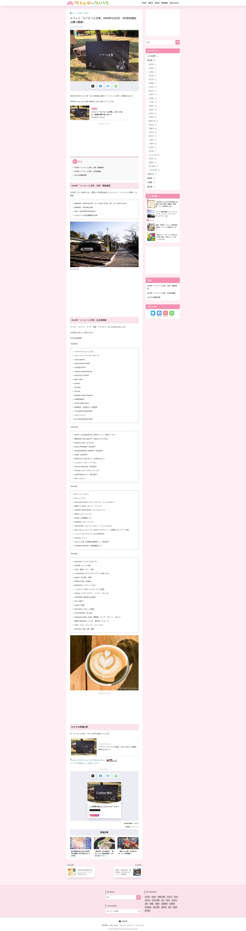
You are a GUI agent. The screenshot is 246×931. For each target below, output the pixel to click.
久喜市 (152, 147)
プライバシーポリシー (126, 925)
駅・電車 (147, 910)
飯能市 (152, 162)
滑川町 (152, 64)
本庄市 (152, 113)
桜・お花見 (148, 907)
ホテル (168, 900)
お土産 (153, 896)
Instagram (165, 316)
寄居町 (152, 98)
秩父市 (152, 158)
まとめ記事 (152, 56)
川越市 (152, 143)
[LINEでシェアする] (115, 86)
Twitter (153, 316)
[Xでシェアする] (92, 86)
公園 (146, 903)
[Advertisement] (104, 139)
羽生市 (152, 125)
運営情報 (164, 3)
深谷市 (157, 3)
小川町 (152, 102)
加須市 (152, 68)
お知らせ (151, 174)
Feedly (171, 316)
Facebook (159, 316)
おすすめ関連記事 (80, 175)
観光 (170, 907)
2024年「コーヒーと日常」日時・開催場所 (89, 167)
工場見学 (172, 903)
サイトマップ (139, 925)
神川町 (152, 151)
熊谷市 (150, 3)
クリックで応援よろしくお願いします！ (85, 763)
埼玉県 (151, 60)
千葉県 (151, 182)
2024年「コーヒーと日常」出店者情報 (87, 171)
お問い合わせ (174, 3)
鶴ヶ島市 (153, 166)
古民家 (151, 903)
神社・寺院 (156, 907)
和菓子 (157, 903)
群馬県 (151, 178)
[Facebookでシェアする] (100, 86)
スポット (147, 900)
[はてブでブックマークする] (108, 86)
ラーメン (174, 900)
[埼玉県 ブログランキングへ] (111, 760)
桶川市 (152, 136)
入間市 (152, 94)
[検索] (177, 42)
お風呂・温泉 (161, 896)
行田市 (144, 3)
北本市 (152, 132)
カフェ (176, 896)
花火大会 (164, 907)
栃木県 (151, 187)
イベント (135, 827)
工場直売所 (164, 903)
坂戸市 (152, 79)
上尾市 (152, 140)
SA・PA (147, 896)
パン (163, 900)
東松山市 (153, 121)
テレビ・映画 (155, 900)
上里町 (152, 72)
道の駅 (175, 907)
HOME (124, 921)
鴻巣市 (152, 128)
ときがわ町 (154, 170)
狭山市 (152, 91)
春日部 (152, 76)
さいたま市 (154, 155)
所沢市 (152, 87)
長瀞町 (152, 83)
